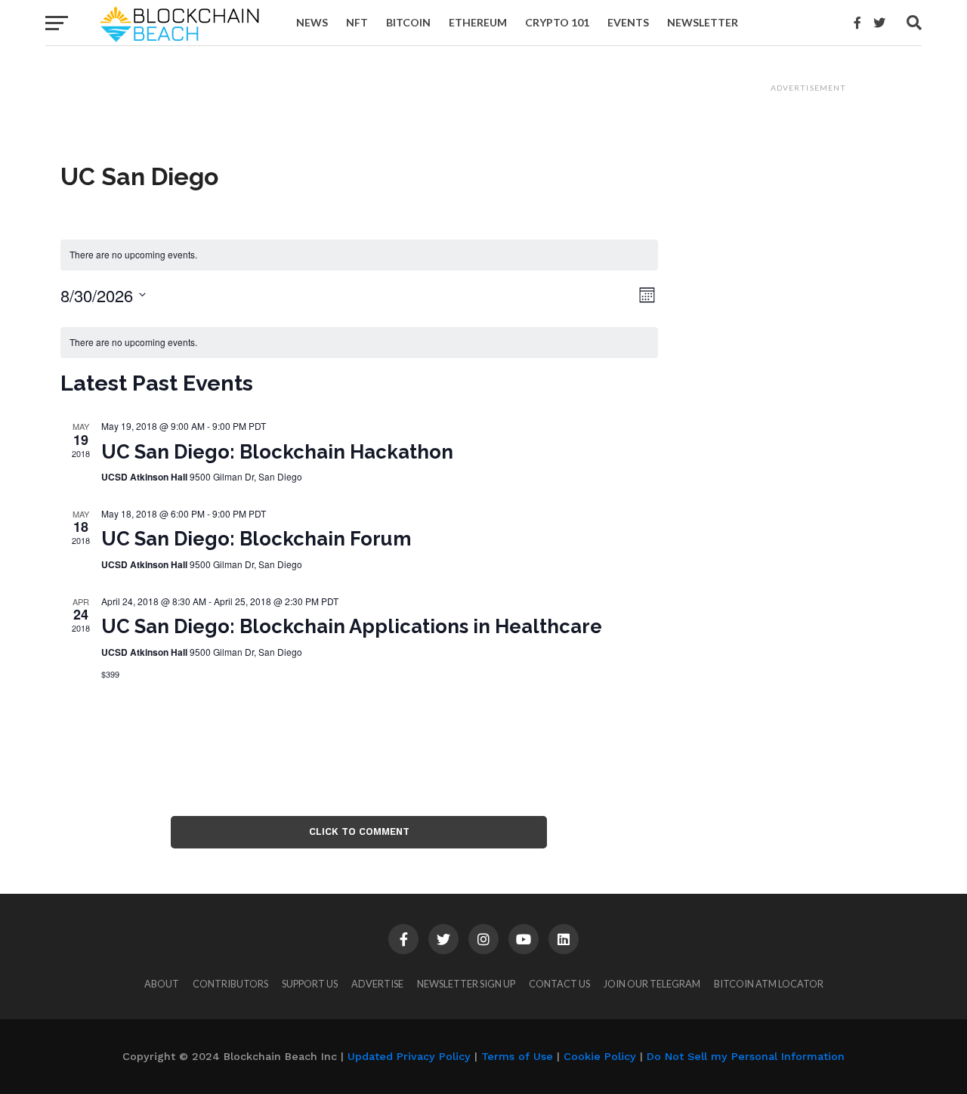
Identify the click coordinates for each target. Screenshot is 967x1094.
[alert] (359, 255)
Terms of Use (517, 1056)
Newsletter (702, 22)
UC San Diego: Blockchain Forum (256, 538)
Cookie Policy (600, 1056)
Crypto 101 (557, 22)
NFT (357, 22)
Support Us (310, 984)
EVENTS (628, 22)
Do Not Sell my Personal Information (746, 1056)
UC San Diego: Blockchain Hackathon (277, 451)
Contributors (230, 984)
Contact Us (559, 984)
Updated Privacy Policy (409, 1056)
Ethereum (478, 22)
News (312, 22)
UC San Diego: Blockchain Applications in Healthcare (351, 626)
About (161, 984)
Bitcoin (408, 22)
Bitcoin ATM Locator (768, 984)
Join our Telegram (652, 984)
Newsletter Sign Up (466, 984)
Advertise (377, 984)
